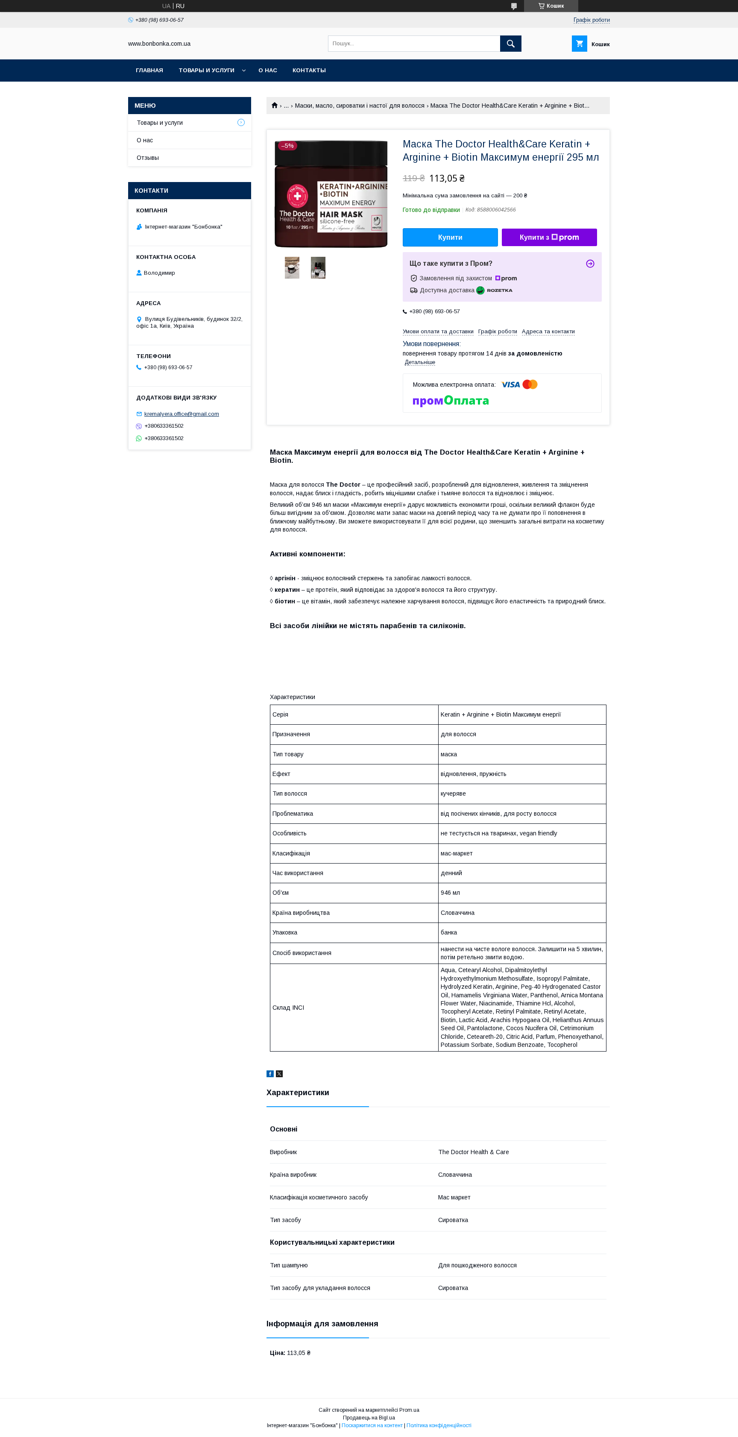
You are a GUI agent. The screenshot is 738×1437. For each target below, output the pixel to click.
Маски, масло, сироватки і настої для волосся (360, 105)
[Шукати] (510, 43)
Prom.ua (409, 1410)
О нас (267, 70)
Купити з (534, 237)
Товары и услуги (206, 70)
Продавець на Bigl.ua (369, 1418)
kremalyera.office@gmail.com (181, 414)
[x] (279, 1075)
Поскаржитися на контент (372, 1425)
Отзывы (148, 157)
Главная (149, 70)
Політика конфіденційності (439, 1425)
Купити (450, 237)
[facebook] (270, 1075)
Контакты (309, 70)
